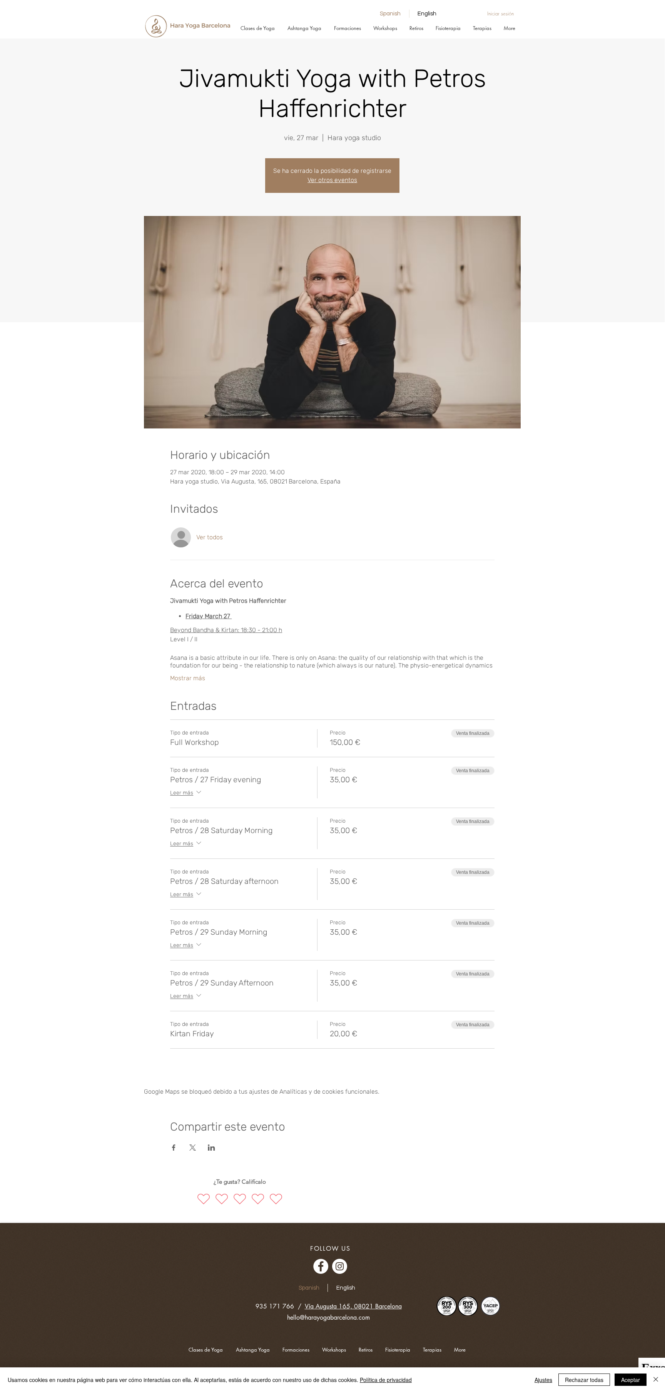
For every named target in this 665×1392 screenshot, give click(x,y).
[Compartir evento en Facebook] (173, 1147)
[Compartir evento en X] (192, 1147)
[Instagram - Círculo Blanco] (339, 1266)
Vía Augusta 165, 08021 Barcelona (353, 1306)
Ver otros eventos (332, 180)
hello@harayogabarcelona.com (328, 1317)
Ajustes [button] (543, 1380)
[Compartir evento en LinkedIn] (211, 1147)
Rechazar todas (584, 1380)
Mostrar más (187, 678)
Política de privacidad (386, 1380)
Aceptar (630, 1380)
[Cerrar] (655, 1380)
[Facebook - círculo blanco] (320, 1266)
